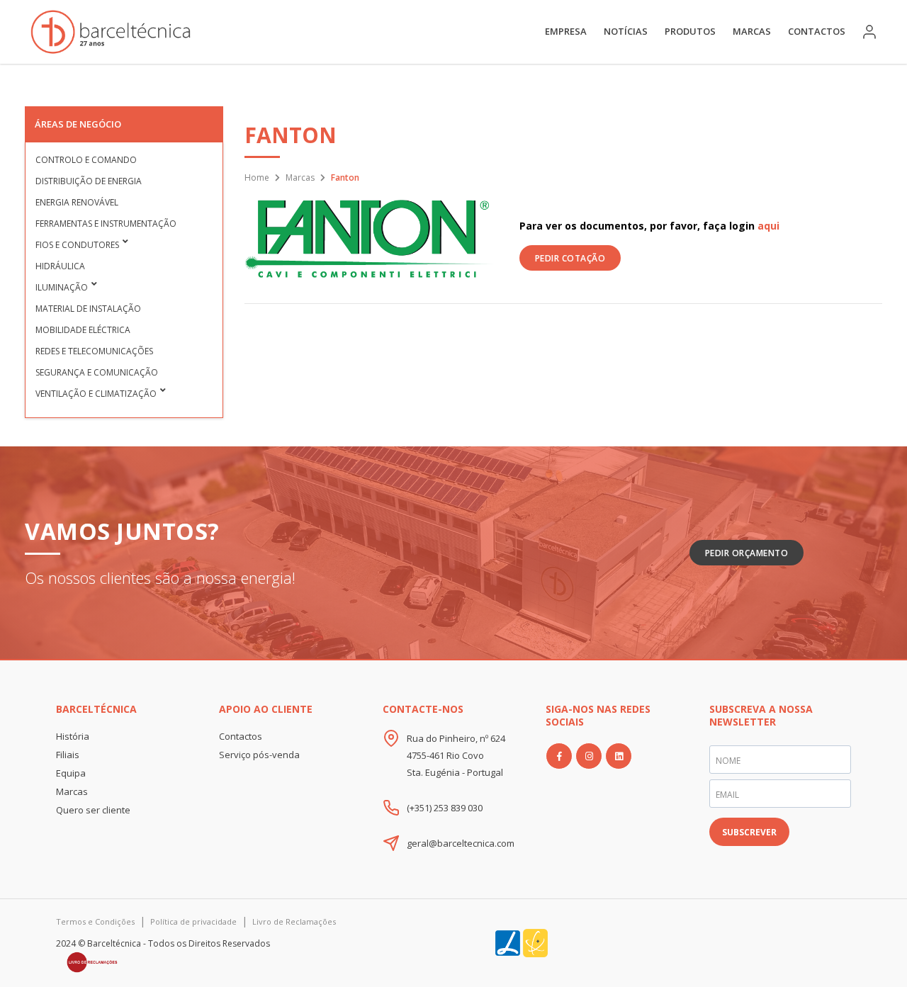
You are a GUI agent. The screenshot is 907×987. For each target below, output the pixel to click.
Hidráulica (60, 266)
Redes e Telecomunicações (94, 351)
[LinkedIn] (618, 756)
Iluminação (61, 287)
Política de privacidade (193, 921)
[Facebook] (559, 756)
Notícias (626, 31)
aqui (768, 225)
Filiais (67, 754)
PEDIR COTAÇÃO (570, 258)
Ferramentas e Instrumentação (105, 224)
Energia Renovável (76, 202)
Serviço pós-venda (259, 754)
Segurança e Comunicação (96, 372)
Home (256, 177)
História (72, 736)
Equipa (71, 773)
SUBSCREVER (749, 832)
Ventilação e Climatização (96, 394)
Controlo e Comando (86, 160)
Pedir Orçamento (747, 553)
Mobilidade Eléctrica (82, 330)
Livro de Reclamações (294, 921)
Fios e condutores (77, 245)
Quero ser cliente (93, 809)
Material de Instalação (88, 309)
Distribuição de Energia (88, 181)
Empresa (566, 31)
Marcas (752, 31)
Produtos (690, 31)
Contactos (816, 31)
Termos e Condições (95, 921)
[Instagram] (588, 756)
